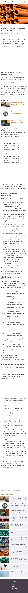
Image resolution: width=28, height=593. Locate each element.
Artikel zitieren (5, 36)
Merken (12, 36)
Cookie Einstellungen (14, 584)
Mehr (22, 36)
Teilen (17, 36)
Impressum (14, 586)
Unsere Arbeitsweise (14, 583)
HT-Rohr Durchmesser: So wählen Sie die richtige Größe (18, 113)
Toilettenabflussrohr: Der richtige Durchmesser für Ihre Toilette (17, 104)
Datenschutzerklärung (14, 588)
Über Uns (14, 581)
